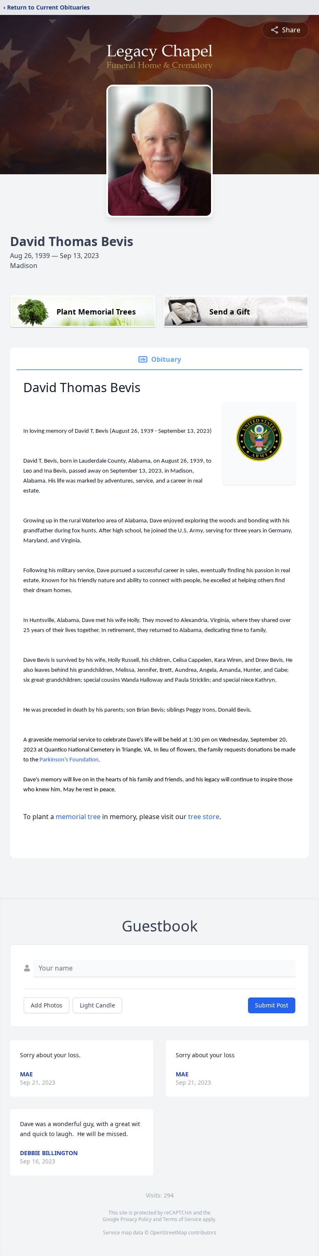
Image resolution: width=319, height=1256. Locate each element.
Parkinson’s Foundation (68, 760)
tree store (203, 816)
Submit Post (271, 1005)
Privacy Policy (136, 1219)
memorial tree (78, 816)
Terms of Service (182, 1219)
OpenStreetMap (168, 1232)
